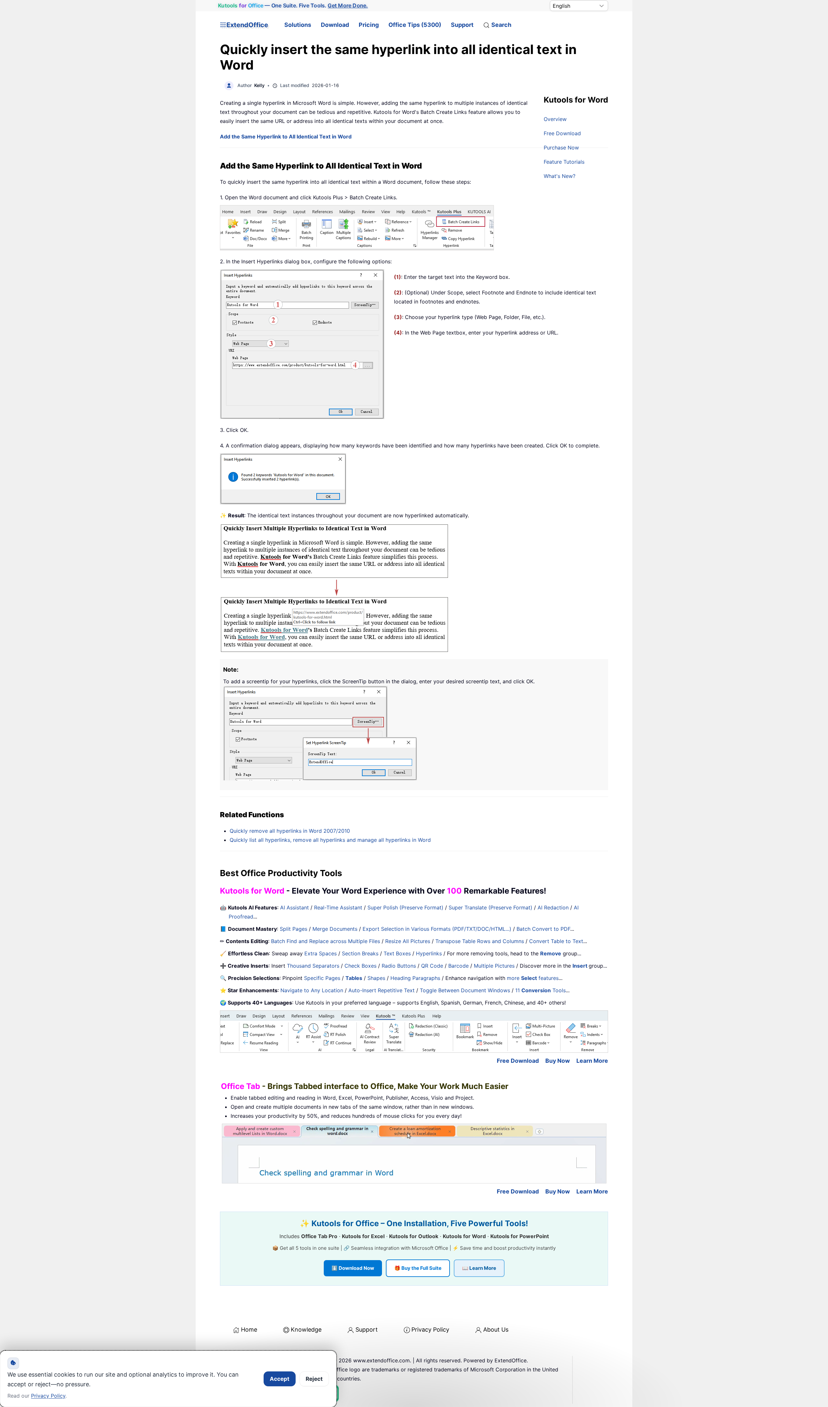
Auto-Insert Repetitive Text (381, 990)
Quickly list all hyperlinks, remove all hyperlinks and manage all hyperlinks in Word (330, 840)
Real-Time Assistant (338, 907)
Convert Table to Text (556, 941)
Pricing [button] (369, 24)
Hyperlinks (429, 953)
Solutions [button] (297, 24)
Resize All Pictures (407, 941)
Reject (314, 1379)
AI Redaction (553, 907)
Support (462, 24)
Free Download (562, 133)
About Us (495, 1329)
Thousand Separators (313, 965)
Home (249, 1329)
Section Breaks (360, 953)
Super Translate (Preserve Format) (490, 907)
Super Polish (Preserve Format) (405, 907)
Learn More (592, 1060)
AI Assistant (294, 907)
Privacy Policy (430, 1329)
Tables (353, 978)
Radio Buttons (399, 965)
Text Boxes (397, 953)
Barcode (458, 965)
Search (501, 24)
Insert (580, 965)
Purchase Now (561, 147)
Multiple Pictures (494, 965)
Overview (555, 119)
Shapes (376, 978)
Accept (279, 1379)
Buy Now (557, 1060)
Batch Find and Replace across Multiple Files (325, 941)
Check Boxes (360, 965)
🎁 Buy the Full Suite (417, 1268)
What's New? (559, 176)
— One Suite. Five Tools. (293, 5)
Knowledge (306, 1329)
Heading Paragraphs (415, 978)
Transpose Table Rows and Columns (479, 941)
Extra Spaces (320, 953)
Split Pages (293, 929)
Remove (550, 953)
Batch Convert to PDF (543, 929)
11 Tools (540, 990)
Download (335, 24)
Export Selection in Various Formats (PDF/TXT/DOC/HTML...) (437, 929)
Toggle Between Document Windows (465, 990)
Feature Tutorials (564, 162)
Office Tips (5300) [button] (414, 24)
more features (533, 978)
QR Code (432, 965)
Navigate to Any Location (311, 990)
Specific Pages (322, 978)
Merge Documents (334, 929)
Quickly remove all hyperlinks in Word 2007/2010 (290, 831)
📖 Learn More (479, 1268)
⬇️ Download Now (353, 1268)
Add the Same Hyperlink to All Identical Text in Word (286, 136)
